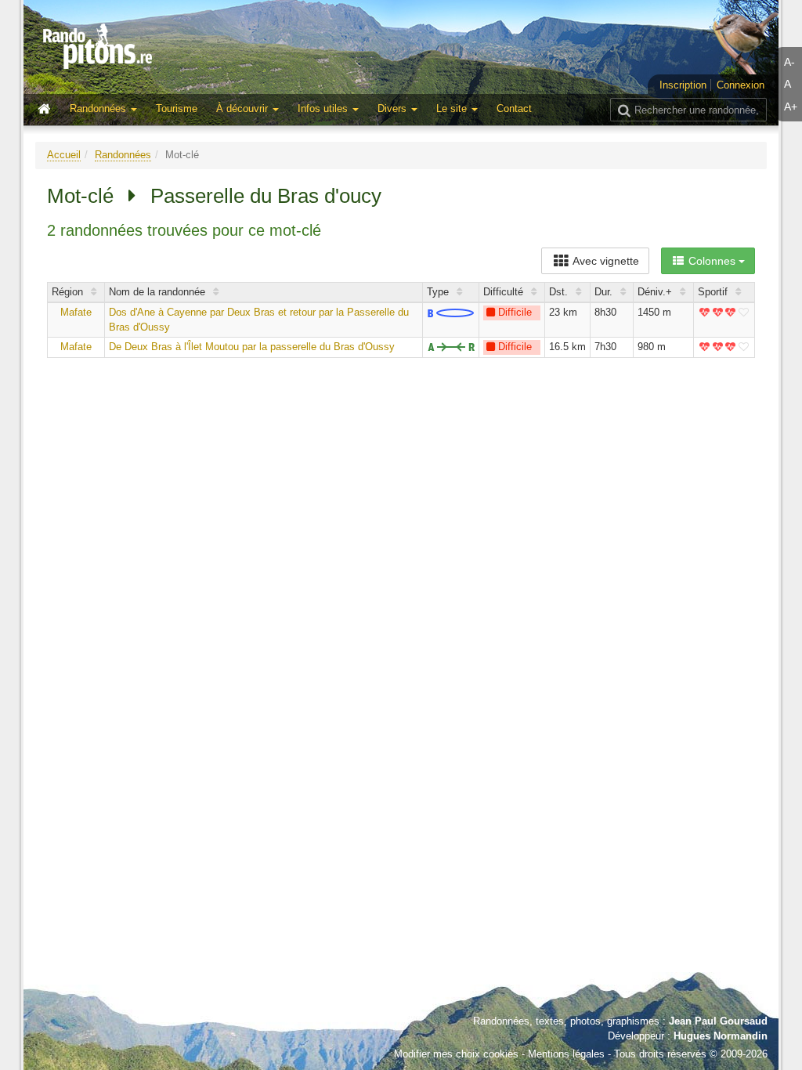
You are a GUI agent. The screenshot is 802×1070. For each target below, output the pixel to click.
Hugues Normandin (721, 1036)
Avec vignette (604, 261)
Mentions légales (566, 1054)
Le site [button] (453, 108)
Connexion (740, 85)
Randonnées (123, 155)
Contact (514, 108)
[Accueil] (47, 109)
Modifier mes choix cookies (456, 1054)
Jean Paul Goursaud (718, 1021)
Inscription (682, 85)
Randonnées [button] (99, 108)
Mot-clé (80, 196)
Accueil (64, 155)
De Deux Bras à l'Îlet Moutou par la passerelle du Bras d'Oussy (252, 346)
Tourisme (176, 108)
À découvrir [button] (243, 108)
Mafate (76, 312)
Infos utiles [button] (324, 108)
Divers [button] (394, 108)
